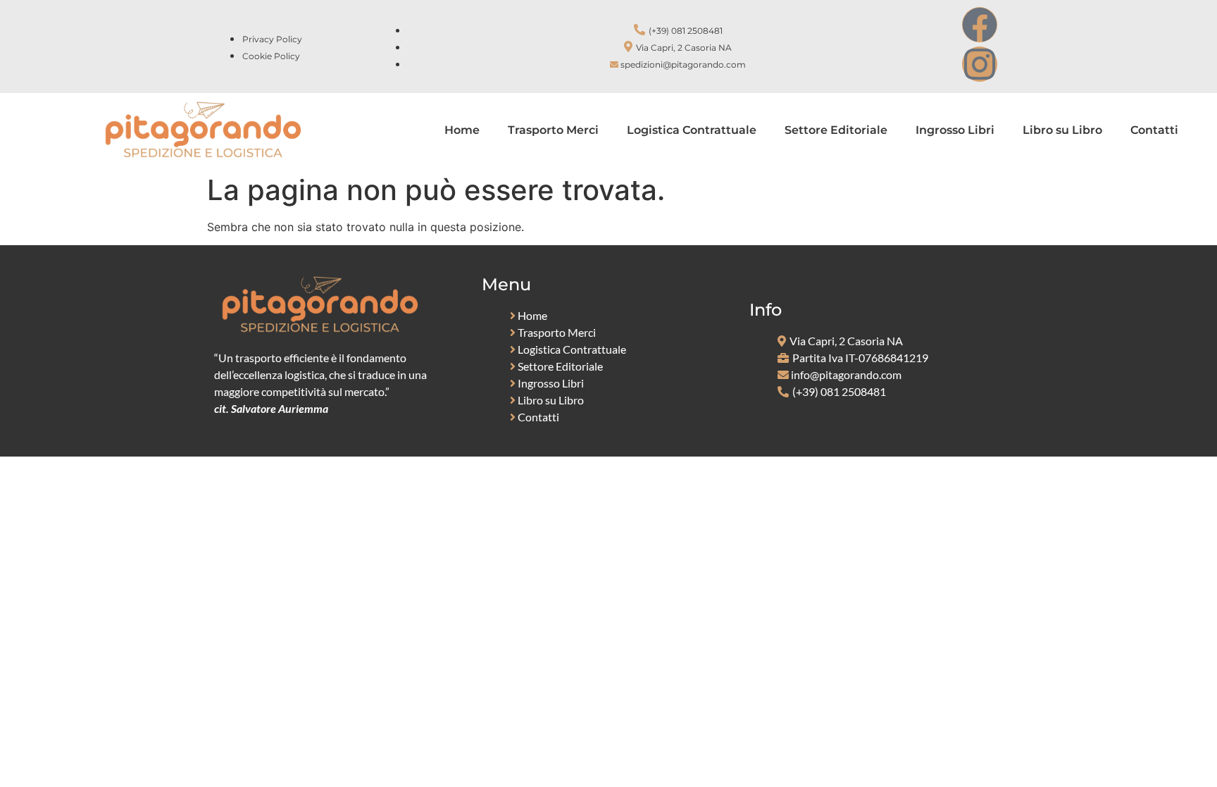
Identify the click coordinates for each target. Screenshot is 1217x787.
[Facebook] (979, 24)
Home (462, 130)
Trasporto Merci (553, 130)
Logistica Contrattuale (691, 130)
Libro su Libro (1062, 130)
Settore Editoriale (836, 130)
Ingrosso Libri (955, 130)
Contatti (1154, 130)
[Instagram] (979, 64)
